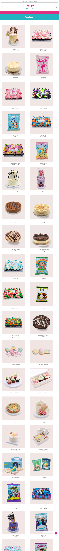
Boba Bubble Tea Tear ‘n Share (15, 163)
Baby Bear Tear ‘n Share (43, 49)
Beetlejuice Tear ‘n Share (43, 107)
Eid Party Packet (43, 477)
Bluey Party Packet (15, 135)
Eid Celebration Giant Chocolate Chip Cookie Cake (15, 421)
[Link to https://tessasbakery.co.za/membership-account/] (55, 7)
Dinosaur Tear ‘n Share (15, 335)
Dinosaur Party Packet (43, 307)
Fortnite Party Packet (15, 505)
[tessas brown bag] (29, 3)
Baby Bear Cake (15, 49)
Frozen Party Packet (43, 535)
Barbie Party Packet (43, 77)
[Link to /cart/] (56, 7)
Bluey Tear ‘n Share (43, 135)
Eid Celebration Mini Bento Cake (15, 449)
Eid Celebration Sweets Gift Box (43, 449)
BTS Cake (43, 191)
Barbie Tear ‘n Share (15, 107)
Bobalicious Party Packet (43, 163)
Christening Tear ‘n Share (15, 278)
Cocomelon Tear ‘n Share (15, 307)
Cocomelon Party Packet (43, 278)
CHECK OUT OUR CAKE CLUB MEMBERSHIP (29, 1)
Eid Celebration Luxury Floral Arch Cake (43, 421)
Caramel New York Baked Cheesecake (15, 220)
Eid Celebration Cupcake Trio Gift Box (43, 392)
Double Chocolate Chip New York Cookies (43, 335)
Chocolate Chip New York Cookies (15, 249)
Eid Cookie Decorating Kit (15, 477)
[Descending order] (12, 21)
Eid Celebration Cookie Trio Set (43, 364)
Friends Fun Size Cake (15, 535)
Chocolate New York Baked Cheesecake (43, 249)
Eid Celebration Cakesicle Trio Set (15, 364)
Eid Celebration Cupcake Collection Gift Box (15, 392)
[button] (42, 78)
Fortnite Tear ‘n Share (43, 505)
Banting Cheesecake (15, 77)
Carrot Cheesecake (43, 220)
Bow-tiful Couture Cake (15, 191)
